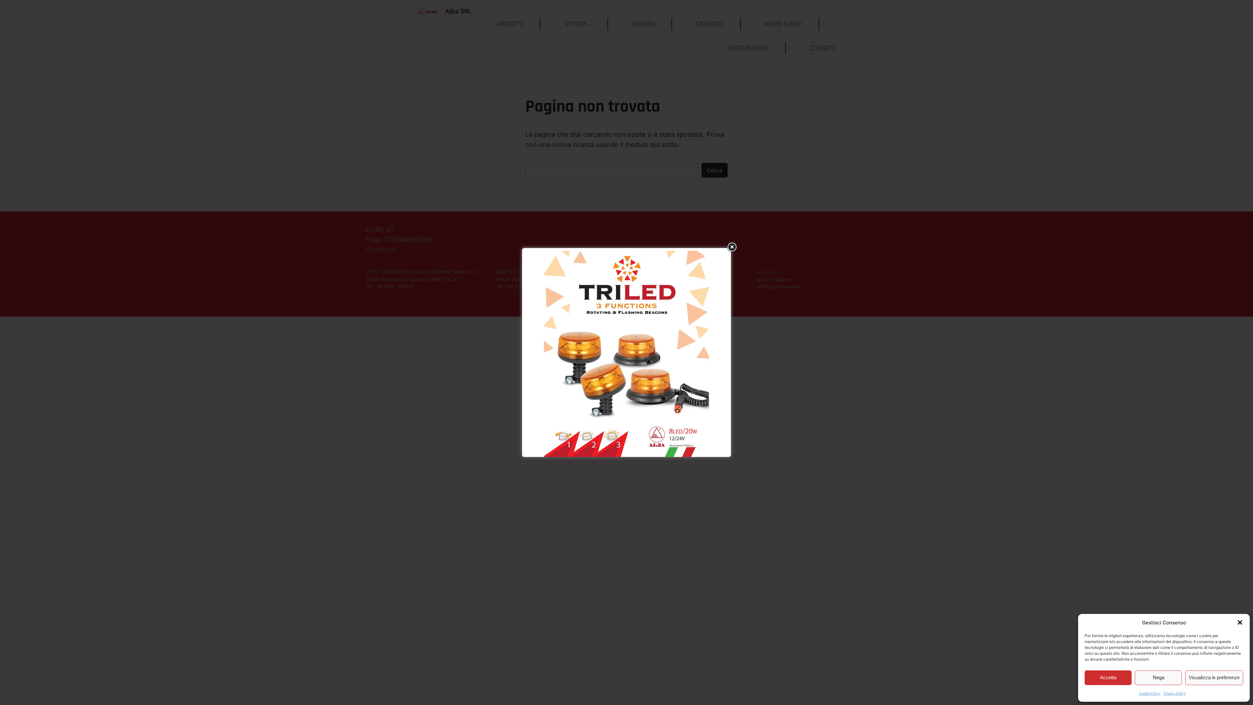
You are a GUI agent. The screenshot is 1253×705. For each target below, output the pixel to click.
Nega (1158, 677)
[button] (1240, 622)
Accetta (1108, 677)
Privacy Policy (1174, 693)
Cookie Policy (1149, 693)
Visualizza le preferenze (1214, 677)
